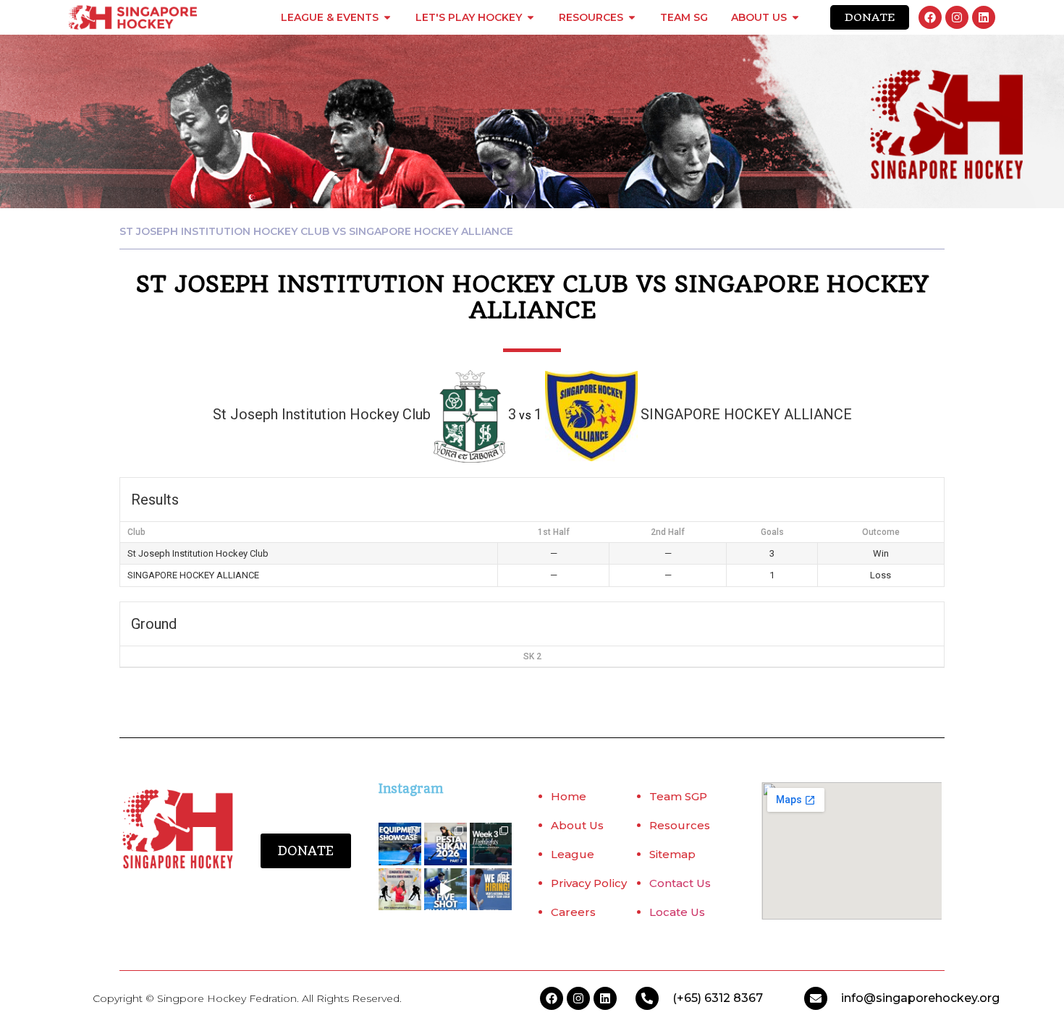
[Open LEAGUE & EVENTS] (387, 17)
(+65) (688, 998)
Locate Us (677, 912)
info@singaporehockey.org (920, 998)
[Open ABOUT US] (795, 17)
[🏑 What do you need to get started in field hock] (400, 844)
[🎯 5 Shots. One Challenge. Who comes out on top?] (445, 889)
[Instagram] (956, 17)
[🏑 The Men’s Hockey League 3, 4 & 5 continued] (491, 844)
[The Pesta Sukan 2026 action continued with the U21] (445, 844)
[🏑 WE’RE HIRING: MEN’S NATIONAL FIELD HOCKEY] (491, 889)
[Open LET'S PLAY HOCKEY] (530, 17)
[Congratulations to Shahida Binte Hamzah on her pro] (400, 889)
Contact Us (680, 883)
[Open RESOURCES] (632, 17)
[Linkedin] (983, 17)
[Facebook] (930, 17)
